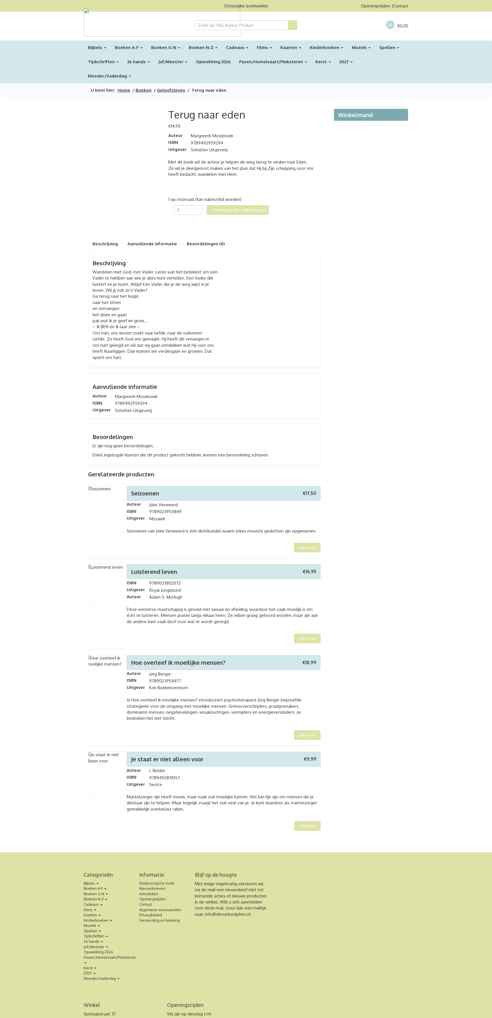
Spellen (387, 47)
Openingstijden (375, 6)
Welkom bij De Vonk (156, 883)
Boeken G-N (164, 47)
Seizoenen (145, 493)
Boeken (143, 90)
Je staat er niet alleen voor (167, 759)
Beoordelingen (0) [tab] (206, 243)
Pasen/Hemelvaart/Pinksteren (271, 61)
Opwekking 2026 (213, 61)
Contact (400, 6)
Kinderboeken (325, 47)
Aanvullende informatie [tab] (152, 243)
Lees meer (307, 547)
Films (263, 47)
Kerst (321, 61)
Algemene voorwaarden (160, 909)
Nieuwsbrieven (152, 888)
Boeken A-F (127, 47)
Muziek (360, 47)
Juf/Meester (171, 61)
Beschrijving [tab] (105, 243)
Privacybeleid (150, 915)
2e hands (137, 61)
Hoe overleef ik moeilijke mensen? (178, 662)
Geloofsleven (171, 90)
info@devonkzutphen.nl (228, 914)
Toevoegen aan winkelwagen (237, 209)
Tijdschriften (102, 61)
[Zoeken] (292, 25)
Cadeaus (235, 47)
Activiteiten (148, 893)
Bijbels (95, 47)
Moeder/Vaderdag (108, 76)
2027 (344, 61)
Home (124, 90)
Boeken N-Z (202, 47)
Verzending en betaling (159, 920)
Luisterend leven (154, 571)
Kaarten (289, 47)
